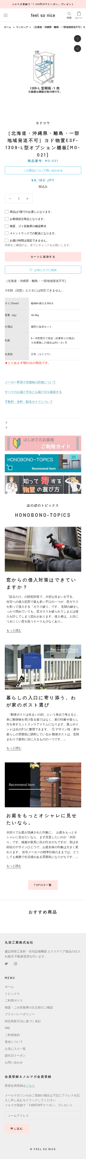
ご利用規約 (12, 1035)
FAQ (7, 1028)
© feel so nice (43, 1149)
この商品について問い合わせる (43, 170)
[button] (43, 270)
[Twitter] (6, 963)
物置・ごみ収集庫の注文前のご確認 (29, 1007)
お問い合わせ (14, 1062)
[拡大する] (77, 38)
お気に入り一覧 (15, 1048)
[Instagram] (15, 963)
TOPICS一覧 (43, 884)
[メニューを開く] (6, 15)
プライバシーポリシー (20, 1014)
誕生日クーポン (15, 1055)
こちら (30, 1085)
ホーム (7, 27)
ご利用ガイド (14, 1000)
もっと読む (13, 630)
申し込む (17, 1128)
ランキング (22, 27)
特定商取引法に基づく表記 (23, 1021)
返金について (14, 1041)
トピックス (12, 993)
